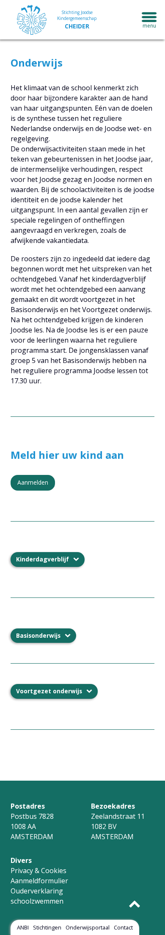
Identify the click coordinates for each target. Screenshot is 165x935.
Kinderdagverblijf (42, 559)
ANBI (23, 927)
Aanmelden (32, 482)
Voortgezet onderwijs (49, 691)
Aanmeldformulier (39, 880)
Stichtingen (47, 927)
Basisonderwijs (38, 635)
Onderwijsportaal (88, 927)
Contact (123, 927)
